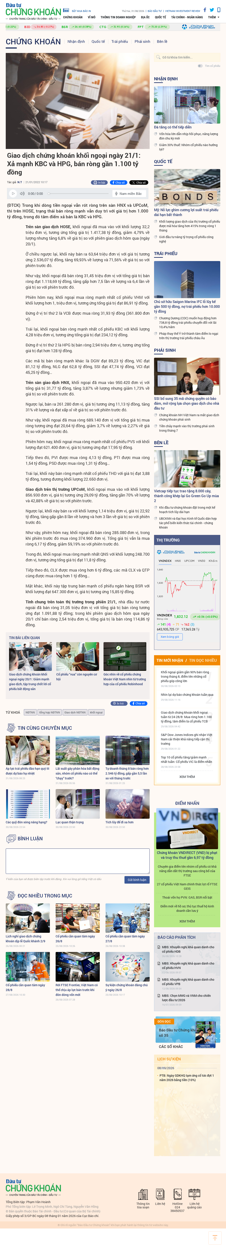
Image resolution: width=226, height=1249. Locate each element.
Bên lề (162, 41)
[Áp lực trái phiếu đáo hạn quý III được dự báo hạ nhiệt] (28, 750)
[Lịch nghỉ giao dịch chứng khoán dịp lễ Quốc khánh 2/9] (28, 918)
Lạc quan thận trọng (70, 822)
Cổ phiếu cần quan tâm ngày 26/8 (75, 938)
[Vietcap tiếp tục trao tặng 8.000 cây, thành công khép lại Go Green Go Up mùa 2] (187, 468)
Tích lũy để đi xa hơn (119, 822)
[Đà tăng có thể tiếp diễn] (187, 105)
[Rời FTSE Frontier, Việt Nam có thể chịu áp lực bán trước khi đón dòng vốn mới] (78, 966)
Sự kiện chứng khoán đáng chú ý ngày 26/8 (126, 987)
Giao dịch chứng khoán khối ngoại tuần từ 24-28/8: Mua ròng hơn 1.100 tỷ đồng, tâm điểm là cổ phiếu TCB (186, 716)
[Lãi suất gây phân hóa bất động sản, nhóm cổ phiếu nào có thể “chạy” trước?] (78, 750)
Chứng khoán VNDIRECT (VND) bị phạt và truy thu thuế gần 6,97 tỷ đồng (187, 855)
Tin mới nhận (169, 660)
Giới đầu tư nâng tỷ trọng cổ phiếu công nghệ (186, 239)
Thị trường (168, 540)
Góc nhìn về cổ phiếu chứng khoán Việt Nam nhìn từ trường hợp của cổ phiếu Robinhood (125, 679)
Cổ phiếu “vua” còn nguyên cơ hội (76, 676)
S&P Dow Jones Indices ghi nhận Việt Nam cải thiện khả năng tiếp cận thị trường (186, 739)
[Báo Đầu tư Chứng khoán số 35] (205, 1034)
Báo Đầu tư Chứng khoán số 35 (180, 1032)
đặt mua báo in (81, 10)
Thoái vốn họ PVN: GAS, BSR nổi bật (187, 897)
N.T (19, 182)
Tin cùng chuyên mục (45, 728)
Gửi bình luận (137, 880)
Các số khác (171, 1046)
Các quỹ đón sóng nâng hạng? (26, 822)
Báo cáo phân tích (177, 937)
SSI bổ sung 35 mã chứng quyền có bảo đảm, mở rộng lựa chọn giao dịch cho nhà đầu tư (186, 403)
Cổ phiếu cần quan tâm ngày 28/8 (25, 987)
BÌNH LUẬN (30, 838)
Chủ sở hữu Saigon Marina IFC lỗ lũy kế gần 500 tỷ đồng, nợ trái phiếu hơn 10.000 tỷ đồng (187, 306)
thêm (212, 17)
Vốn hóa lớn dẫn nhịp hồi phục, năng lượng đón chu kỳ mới (188, 136)
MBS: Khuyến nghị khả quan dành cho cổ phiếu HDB (188, 949)
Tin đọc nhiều (203, 660)
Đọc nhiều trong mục (45, 896)
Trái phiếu (119, 41)
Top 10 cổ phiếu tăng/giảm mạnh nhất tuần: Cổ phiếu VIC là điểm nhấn (186, 759)
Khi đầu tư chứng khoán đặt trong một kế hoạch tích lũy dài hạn (187, 509)
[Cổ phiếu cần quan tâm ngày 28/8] (28, 966)
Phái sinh (142, 41)
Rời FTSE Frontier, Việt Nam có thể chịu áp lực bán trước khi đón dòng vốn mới (77, 990)
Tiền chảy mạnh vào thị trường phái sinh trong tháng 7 (187, 428)
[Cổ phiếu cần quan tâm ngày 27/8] (127, 918)
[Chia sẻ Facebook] (203, 9)
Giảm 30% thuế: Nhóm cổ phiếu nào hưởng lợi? (188, 147)
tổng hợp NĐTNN (49, 712)
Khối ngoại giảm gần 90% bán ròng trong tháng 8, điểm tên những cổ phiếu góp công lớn (185, 676)
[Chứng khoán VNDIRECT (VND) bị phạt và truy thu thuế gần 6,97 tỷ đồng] (187, 828)
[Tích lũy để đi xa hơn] (127, 803)
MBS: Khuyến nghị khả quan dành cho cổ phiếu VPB (188, 981)
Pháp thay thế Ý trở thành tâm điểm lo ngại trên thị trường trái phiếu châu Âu (188, 335)
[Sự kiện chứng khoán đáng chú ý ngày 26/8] (127, 966)
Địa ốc (145, 17)
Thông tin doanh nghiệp (118, 17)
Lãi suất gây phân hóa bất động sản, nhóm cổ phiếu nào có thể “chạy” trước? (77, 773)
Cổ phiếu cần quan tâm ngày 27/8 (125, 938)
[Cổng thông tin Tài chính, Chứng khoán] (33, 12)
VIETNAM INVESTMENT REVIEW (182, 10)
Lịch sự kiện (169, 1058)
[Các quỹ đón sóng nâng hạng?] (28, 803)
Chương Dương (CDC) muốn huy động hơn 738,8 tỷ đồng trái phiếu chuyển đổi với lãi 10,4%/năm (188, 322)
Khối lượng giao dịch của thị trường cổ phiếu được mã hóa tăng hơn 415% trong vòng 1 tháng (189, 225)
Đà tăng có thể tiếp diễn (173, 127)
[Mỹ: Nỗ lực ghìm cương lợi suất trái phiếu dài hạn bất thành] (187, 187)
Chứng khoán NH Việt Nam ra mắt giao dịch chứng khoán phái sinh (189, 417)
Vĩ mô (91, 17)
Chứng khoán (73, 17)
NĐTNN (30, 712)
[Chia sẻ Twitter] (210, 9)
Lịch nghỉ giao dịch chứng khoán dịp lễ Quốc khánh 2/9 (25, 938)
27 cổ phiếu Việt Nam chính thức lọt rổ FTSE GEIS (187, 886)
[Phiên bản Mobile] (217, 9)
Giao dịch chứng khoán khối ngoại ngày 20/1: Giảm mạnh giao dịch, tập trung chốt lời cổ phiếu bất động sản (30, 681)
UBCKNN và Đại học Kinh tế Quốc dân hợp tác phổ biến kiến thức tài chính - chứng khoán (188, 522)
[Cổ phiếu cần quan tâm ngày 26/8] (78, 918)
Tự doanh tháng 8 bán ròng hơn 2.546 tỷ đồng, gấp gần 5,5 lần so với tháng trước (127, 773)
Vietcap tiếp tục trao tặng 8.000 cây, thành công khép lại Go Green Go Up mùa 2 (186, 496)
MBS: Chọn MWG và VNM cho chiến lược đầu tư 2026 (186, 997)
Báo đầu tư (155, 10)
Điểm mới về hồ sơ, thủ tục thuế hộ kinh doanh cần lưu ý (187, 908)
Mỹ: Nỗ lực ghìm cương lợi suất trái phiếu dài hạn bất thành (186, 212)
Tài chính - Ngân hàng (187, 17)
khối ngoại (96, 712)
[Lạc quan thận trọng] (78, 803)
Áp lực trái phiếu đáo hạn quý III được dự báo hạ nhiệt (27, 770)
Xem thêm (187, 777)
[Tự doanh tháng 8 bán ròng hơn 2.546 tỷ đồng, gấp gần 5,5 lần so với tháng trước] (127, 750)
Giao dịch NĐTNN (75, 712)
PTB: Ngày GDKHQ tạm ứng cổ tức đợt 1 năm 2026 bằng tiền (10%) (187, 1077)
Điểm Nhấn (187, 803)
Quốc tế (160, 17)
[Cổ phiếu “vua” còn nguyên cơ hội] (77, 656)
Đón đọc (164, 1021)
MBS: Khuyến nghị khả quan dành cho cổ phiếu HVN (188, 965)
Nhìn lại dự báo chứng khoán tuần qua (187, 694)
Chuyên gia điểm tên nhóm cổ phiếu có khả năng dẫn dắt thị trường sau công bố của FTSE (187, 870)
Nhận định (76, 41)
